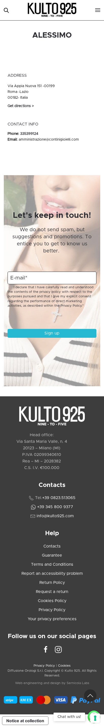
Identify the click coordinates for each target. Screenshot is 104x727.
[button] (97, 10)
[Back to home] (52, 10)
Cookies (64, 665)
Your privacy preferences (52, 619)
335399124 (29, 134)
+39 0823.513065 (58, 498)
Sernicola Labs (78, 683)
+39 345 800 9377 (55, 507)
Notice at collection (25, 720)
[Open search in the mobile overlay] (6, 10)
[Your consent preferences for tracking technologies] (95, 718)
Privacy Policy (71, 305)
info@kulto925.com (55, 516)
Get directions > (21, 106)
